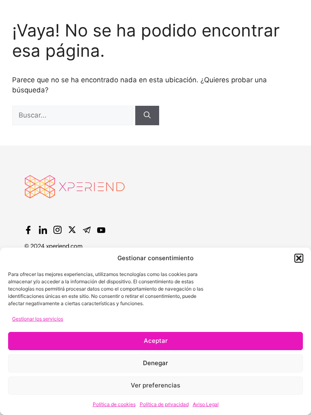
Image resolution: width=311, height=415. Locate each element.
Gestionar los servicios (37, 319)
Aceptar (156, 340)
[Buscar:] (73, 115)
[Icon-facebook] (28, 230)
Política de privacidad (164, 404)
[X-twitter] (72, 230)
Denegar (155, 363)
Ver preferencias (155, 385)
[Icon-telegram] (87, 230)
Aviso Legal (206, 404)
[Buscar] (147, 115)
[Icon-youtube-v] (101, 230)
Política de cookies (114, 404)
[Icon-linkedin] (43, 230)
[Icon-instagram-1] (57, 230)
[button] (299, 258)
